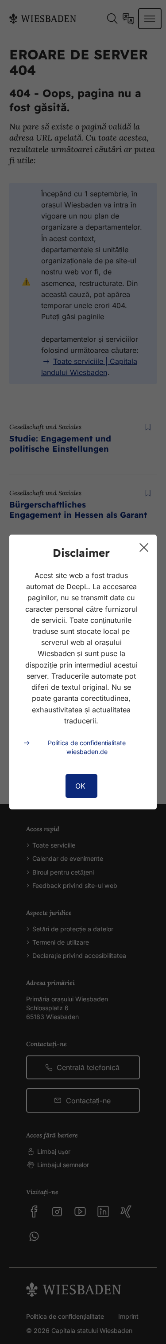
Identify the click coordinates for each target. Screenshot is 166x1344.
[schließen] (143, 547)
